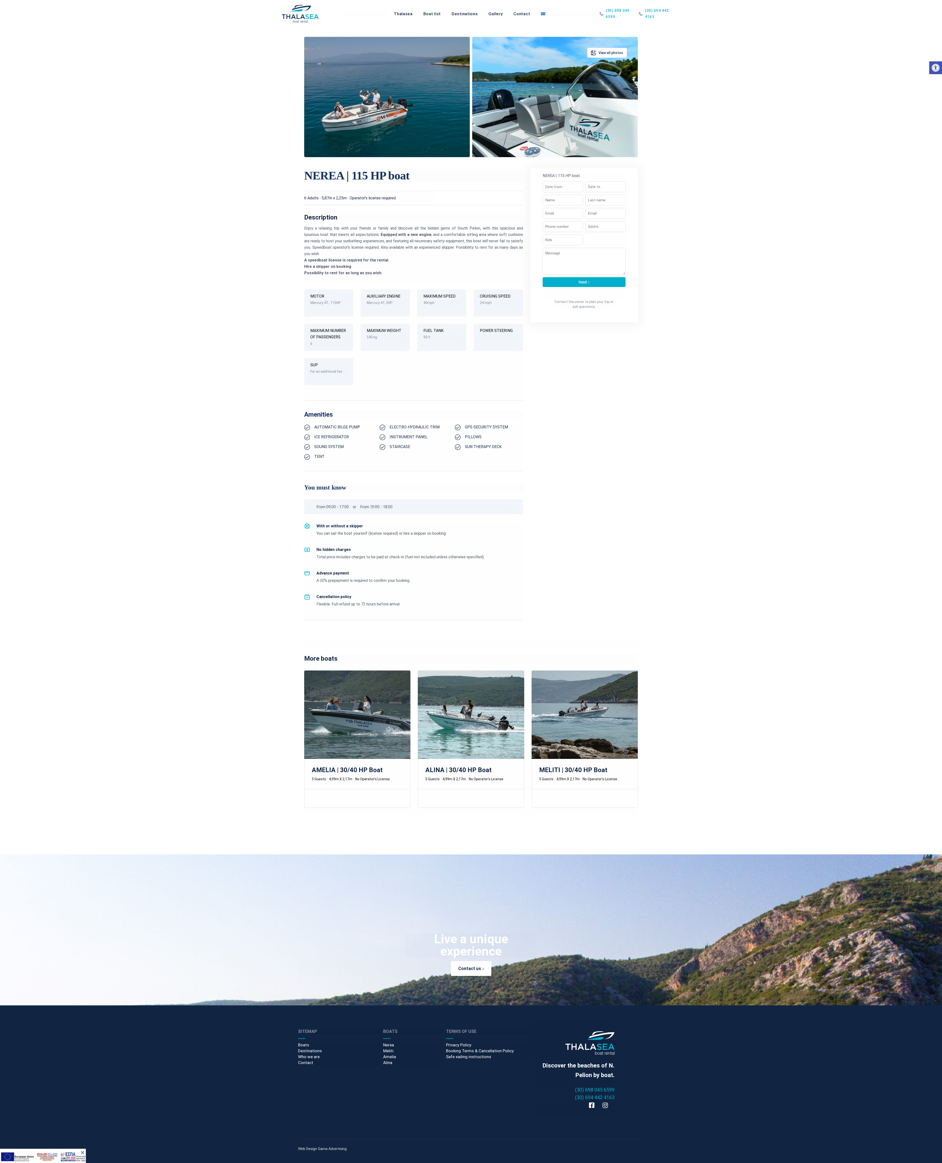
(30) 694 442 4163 (595, 1097)
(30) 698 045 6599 (595, 1090)
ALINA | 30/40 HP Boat (458, 770)
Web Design (307, 1149)
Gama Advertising (332, 1149)
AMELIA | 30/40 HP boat (347, 770)
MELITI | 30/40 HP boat (573, 770)
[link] (300, 14)
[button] (935, 67)
